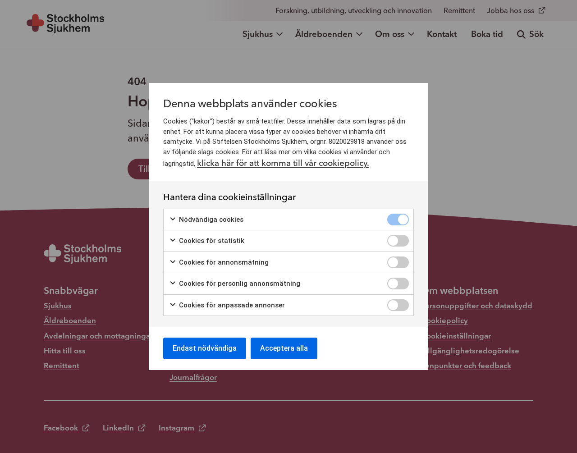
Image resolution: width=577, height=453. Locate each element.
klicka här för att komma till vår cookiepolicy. (283, 163)
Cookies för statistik (210, 241)
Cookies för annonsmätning (223, 262)
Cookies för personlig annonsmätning (238, 283)
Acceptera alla (284, 348)
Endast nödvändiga (205, 348)
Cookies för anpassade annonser (231, 305)
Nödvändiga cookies (210, 219)
